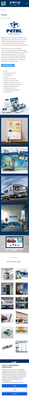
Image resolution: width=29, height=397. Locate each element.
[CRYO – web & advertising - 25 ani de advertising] (15, 3)
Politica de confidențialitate (16, 382)
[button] (27, 3)
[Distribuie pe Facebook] (3, 18)
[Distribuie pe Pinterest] (9, 18)
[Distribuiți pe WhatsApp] (1, 18)
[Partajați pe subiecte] (6, 18)
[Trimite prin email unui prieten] (7, 18)
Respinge (14, 393)
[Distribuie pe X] (4, 18)
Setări (14, 389)
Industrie (3, 10)
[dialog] (14, 380)
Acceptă (14, 385)
